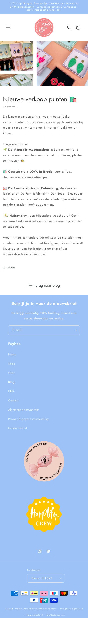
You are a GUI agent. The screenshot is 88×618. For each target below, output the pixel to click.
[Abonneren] (75, 330)
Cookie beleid (17, 428)
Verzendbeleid (35, 614)
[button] (8, 27)
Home (12, 354)
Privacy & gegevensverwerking (28, 419)
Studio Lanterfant (24, 608)
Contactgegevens (56, 614)
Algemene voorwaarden (23, 410)
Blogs (12, 382)
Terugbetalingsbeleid (71, 608)
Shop (11, 364)
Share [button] (11, 267)
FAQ (11, 391)
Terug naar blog (47, 285)
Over (11, 373)
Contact (13, 400)
